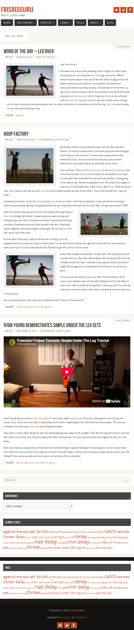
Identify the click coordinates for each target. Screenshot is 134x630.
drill (89, 537)
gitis (126, 537)
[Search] (126, 481)
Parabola (66, 617)
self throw (114, 542)
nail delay (46, 541)
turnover (54, 547)
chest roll (37, 537)
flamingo (118, 537)
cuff (72, 537)
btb (102, 532)
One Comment (123, 320)
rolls (103, 542)
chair (28, 537)
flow (6, 216)
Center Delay (14, 536)
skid (10, 548)
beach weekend (117, 170)
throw (39, 201)
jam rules (39, 306)
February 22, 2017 (26, 139)
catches (123, 531)
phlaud (21, 247)
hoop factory (28, 306)
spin (15, 548)
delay (13, 422)
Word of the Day (45, 57)
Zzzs (111, 186)
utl (54, 462)
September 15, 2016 (27, 331)
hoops (99, 186)
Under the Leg (39, 418)
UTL (50, 418)
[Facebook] (130, 10)
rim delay (79, 542)
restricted (34, 426)
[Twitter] (123, 10)
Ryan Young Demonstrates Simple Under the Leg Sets (52, 325)
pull (65, 542)
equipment (96, 537)
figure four (107, 537)
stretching (21, 548)
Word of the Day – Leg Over (29, 51)
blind (96, 532)
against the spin (16, 531)
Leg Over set (75, 418)
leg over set (30, 462)
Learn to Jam (62, 139)
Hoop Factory (16, 134)
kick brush (21, 542)
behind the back (79, 96)
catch (108, 104)
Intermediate (46, 139)
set (9, 108)
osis (60, 542)
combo (47, 537)
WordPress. (80, 617)
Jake (11, 57)
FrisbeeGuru (17, 10)
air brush (39, 531)
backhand (67, 532)
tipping (44, 547)
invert (12, 542)
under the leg (75, 100)
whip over (90, 548)
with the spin (104, 548)
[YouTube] (117, 10)
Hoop (18, 306)
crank (67, 537)
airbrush (55, 532)
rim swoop (95, 543)
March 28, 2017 (24, 57)
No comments (123, 46)
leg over (20, 115)
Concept (57, 537)
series (124, 542)
